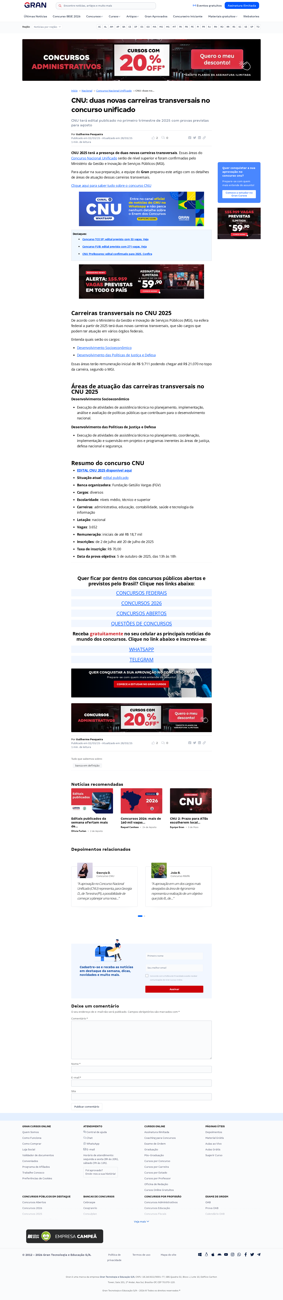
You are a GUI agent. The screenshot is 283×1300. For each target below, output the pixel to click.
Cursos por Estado (155, 1172)
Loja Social (28, 1149)
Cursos (113, 16)
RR (228, 27)
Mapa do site (168, 1254)
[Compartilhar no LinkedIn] (199, 138)
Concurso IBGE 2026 (66, 16)
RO (221, 27)
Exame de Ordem (155, 1143)
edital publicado (116, 477)
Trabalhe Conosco (33, 1172)
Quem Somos (30, 1132)
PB (186, 27)
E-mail (76, 1077)
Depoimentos (213, 1132)
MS (167, 27)
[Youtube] (226, 1255)
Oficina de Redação (156, 1184)
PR (203, 27)
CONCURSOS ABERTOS (141, 613)
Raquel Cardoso (130, 827)
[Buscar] (60, 6)
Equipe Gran (177, 827)
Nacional (87, 90)
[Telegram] (259, 1255)
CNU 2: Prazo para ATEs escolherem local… (189, 820)
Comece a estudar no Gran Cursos (141, 684)
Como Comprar (31, 1143)
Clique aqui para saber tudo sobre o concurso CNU (111, 185)
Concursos (93, 16)
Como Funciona (31, 1137)
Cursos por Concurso (157, 1161)
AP (117, 27)
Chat (89, 1137)
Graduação (151, 1149)
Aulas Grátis (212, 1149)
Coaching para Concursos (160, 1137)
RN (215, 27)
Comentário (79, 1018)
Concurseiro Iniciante (188, 16)
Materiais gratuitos (221, 16)
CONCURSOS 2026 (141, 603)
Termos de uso (141, 1254)
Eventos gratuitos (209, 5)
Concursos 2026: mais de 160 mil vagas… (141, 820)
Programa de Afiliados (36, 1166)
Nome (75, 1063)
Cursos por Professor (157, 1178)
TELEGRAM (141, 659)
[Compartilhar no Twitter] (194, 138)
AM (111, 27)
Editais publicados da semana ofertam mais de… (89, 822)
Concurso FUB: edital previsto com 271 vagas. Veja (114, 246)
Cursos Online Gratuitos (159, 1190)
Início (74, 90)
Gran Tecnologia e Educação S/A (117, 1277)
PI (198, 27)
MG (161, 27)
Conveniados (30, 1161)
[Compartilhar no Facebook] (189, 138)
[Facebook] (246, 1255)
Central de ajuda (96, 1132)
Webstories (251, 16)
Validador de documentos (38, 1155)
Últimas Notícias (35, 16)
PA (180, 27)
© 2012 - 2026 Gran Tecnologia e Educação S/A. (56, 1254)
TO (257, 27)
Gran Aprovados (156, 16)
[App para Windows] (200, 1255)
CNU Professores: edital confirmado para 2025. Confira (117, 254)
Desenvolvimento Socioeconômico (104, 347)
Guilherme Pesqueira (89, 134)
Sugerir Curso (213, 1155)
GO (148, 27)
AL (105, 27)
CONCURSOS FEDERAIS (141, 592)
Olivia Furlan (78, 831)
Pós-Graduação (154, 1155)
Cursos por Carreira (156, 1166)
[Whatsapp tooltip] (239, 1255)
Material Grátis (214, 1137)
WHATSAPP (141, 649)
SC (240, 27)
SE (245, 27)
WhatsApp (92, 1143)
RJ (209, 27)
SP (251, 27)
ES (142, 27)
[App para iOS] (213, 1255)
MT (174, 27)
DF (135, 27)
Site (73, 1091)
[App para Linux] (206, 1255)
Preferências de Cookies (37, 1178)
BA (123, 27)
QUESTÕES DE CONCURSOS (141, 623)
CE (129, 27)
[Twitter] (252, 1255)
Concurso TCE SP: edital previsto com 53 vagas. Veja (115, 239)
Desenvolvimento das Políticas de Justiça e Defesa (116, 355)
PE (192, 27)
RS (234, 27)
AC (99, 27)
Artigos (131, 16)
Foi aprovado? (100, 1172)
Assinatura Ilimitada (242, 5)
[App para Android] (219, 1255)
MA (154, 27)
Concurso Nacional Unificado (114, 90)
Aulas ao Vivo (213, 1143)
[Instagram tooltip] (232, 1255)
